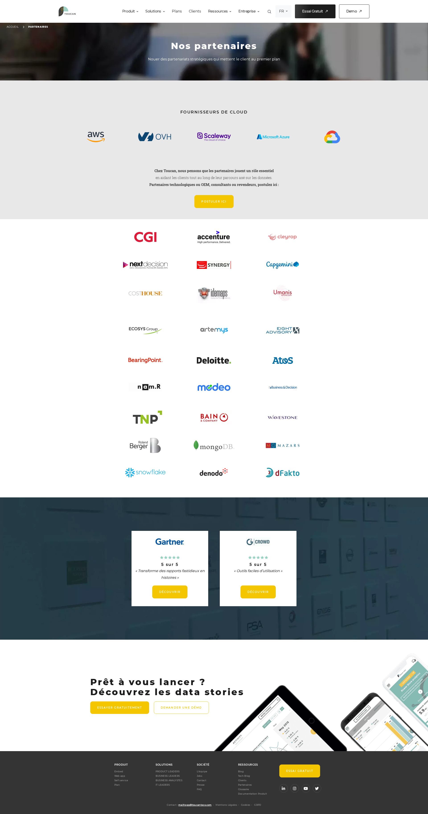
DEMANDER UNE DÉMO (181, 707)
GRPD (257, 805)
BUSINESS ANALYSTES (169, 780)
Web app (119, 776)
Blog (241, 771)
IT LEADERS (163, 784)
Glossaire (243, 789)
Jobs (199, 776)
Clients (195, 11)
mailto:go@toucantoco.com (195, 805)
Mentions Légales (226, 805)
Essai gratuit (299, 771)
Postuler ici (213, 201)
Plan (117, 784)
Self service (121, 780)
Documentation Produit (252, 793)
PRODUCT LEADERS (167, 771)
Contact (201, 780)
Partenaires (38, 26)
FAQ (199, 789)
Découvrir (170, 591)
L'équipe (202, 771)
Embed (118, 771)
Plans (177, 11)
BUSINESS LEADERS (168, 776)
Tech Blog (244, 776)
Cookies (245, 805)
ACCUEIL (13, 26)
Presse (201, 784)
